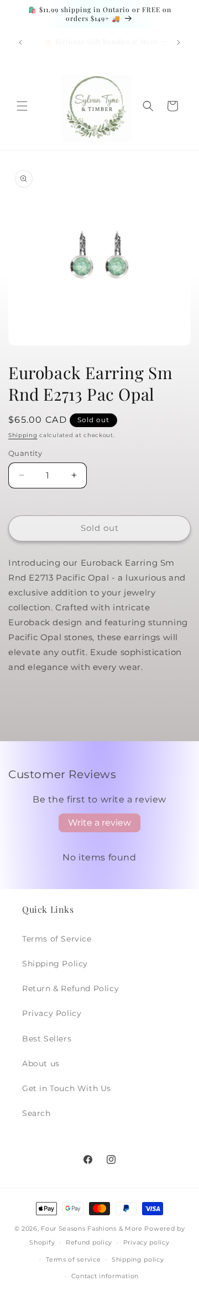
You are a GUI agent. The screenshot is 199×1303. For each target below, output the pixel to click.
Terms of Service (57, 939)
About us (41, 1063)
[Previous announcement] (20, 42)
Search (36, 1113)
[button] (22, 106)
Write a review (99, 822)
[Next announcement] (178, 42)
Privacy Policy (51, 1013)
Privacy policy (146, 1242)
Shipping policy (138, 1259)
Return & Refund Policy (70, 988)
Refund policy (89, 1242)
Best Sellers (46, 1039)
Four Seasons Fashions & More (92, 1228)
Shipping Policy (55, 964)
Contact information (105, 1276)
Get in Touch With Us (66, 1088)
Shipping (23, 435)
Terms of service (73, 1259)
